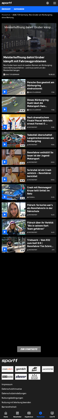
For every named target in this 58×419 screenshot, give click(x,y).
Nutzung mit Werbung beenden (16, 402)
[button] (29, 38)
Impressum (7, 384)
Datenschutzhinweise (12, 389)
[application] (29, 38)
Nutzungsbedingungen (12, 398)
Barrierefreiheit (9, 407)
